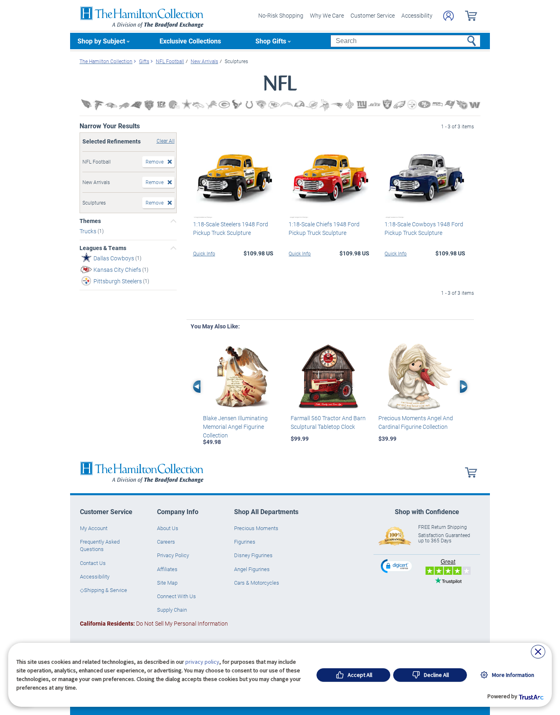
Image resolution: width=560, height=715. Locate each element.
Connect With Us (176, 596)
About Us (167, 528)
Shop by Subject (101, 40)
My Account (93, 528)
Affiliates (167, 569)
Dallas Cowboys (114, 258)
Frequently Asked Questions (100, 545)
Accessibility (417, 15)
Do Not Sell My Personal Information (154, 623)
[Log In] (448, 16)
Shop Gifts (270, 40)
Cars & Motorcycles (256, 582)
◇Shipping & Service (103, 590)
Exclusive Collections (190, 40)
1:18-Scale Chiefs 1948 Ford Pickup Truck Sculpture (324, 228)
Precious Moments (256, 528)
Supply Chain (172, 609)
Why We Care (327, 15)
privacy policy (202, 661)
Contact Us (93, 563)
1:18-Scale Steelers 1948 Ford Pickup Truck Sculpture (230, 228)
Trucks (89, 231)
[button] (397, 566)
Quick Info (204, 253)
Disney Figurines (253, 555)
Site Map (167, 582)
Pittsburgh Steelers (118, 281)
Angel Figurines (252, 569)
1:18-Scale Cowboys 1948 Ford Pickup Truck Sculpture (424, 228)
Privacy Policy (173, 555)
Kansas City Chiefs (117, 269)
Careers (166, 541)
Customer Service (373, 15)
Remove (155, 161)
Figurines (244, 541)
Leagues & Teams (103, 248)
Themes (90, 221)
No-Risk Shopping (280, 15)
